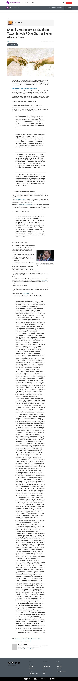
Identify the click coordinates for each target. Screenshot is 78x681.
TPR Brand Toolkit (32, 668)
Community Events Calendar (61, 671)
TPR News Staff (59, 664)
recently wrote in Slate (20, 199)
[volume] (11, 8)
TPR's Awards (59, 668)
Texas (8, 18)
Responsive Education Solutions (25, 204)
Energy (24, 638)
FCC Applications (45, 668)
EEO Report (45, 664)
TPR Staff (58, 661)
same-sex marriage (18, 641)
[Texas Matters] (10, 23)
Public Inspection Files (46, 666)
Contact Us (30, 664)
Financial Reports (45, 661)
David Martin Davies (12, 41)
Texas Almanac (26, 293)
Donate (69, 2)
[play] (7, 7)
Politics (39, 638)
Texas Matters (18, 23)
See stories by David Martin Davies (25, 648)
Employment (31, 666)
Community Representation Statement (33, 674)
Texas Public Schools (31, 638)
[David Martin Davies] (14, 647)
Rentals (44, 673)
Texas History (27, 641)
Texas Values (44, 280)
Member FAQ (45, 671)
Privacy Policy (31, 671)
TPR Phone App (59, 666)
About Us (30, 661)
